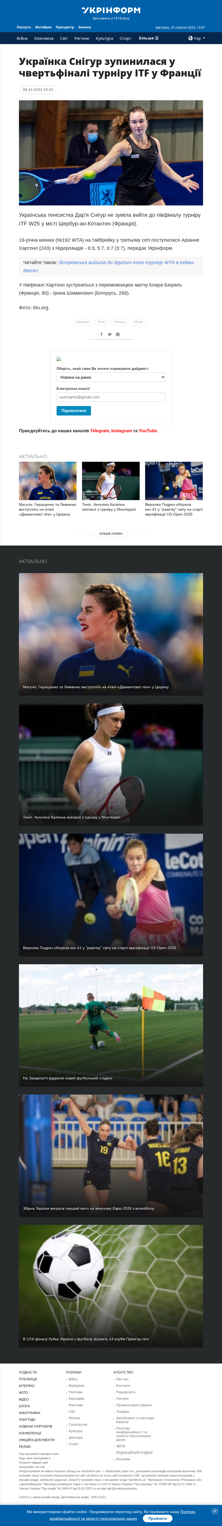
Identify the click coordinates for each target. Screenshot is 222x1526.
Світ (64, 38)
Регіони (81, 38)
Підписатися (73, 410)
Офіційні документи (37, 1440)
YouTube (148, 430)
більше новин (111, 533)
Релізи (25, 1447)
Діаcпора (76, 1437)
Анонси (85, 27)
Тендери (122, 1412)
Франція (83, 322)
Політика (76, 1392)
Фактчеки (76, 1405)
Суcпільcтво (78, 1425)
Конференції (30, 1433)
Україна (120, 322)
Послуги (24, 27)
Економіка (44, 38)
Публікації (28, 1379)
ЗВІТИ (120, 1446)
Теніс (102, 322)
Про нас (122, 1379)
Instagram (121, 430)
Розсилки (123, 1459)
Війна (22, 38)
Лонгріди (27, 1420)
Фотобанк (43, 27)
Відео (24, 1399)
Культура (104, 38)
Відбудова (76, 1386)
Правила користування (134, 1405)
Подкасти (28, 1372)
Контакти (123, 1386)
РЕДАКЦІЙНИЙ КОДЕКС (135, 1453)
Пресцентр (65, 27)
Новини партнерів (35, 1426)
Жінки (138, 322)
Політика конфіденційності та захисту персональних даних (133, 1434)
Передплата (125, 1392)
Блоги (24, 1406)
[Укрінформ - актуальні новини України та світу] (111, 10)
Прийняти (157, 1518)
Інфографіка (29, 1413)
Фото (23, 1393)
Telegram (99, 430)
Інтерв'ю (26, 1386)
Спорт (126, 38)
